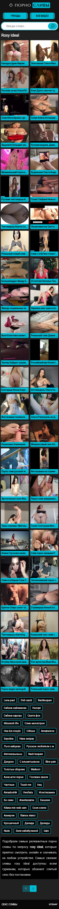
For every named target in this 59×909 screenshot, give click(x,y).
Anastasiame (26, 800)
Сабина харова (13, 715)
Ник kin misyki (12, 731)
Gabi (46, 830)
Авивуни (9, 815)
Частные (9, 784)
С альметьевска (29, 761)
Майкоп (35, 769)
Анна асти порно (14, 777)
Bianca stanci (27, 815)
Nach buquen (35, 754)
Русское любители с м (40, 746)
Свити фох (34, 715)
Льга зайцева (12, 746)
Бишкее (45, 800)
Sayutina (8, 738)
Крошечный (11, 823)
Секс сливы (9, 904)
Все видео (42, 16)
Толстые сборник (14, 769)
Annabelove (47, 731)
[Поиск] (52, 26)
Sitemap (53, 904)
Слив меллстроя (35, 723)
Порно (31, 5)
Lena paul (9, 700)
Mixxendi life (11, 723)
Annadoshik (10, 792)
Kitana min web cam (15, 807)
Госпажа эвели (39, 777)
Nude (7, 830)
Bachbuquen (45, 700)
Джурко (9, 761)
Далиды (45, 823)
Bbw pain (50, 761)
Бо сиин (8, 800)
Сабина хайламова (15, 707)
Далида (29, 823)
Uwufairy (28, 792)
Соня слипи (39, 807)
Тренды (15, 16)
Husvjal (36, 707)
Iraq (39, 784)
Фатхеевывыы (13, 754)
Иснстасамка (47, 792)
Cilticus (31, 731)
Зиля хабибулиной (27, 830)
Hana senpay (26, 738)
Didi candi (26, 700)
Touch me (25, 784)
